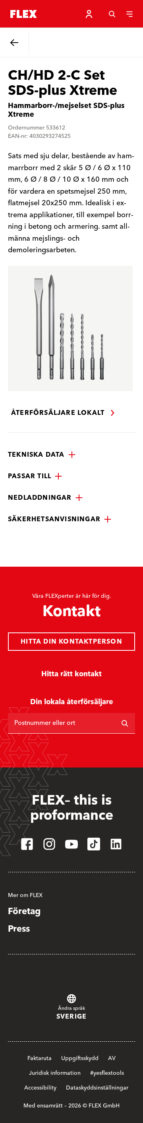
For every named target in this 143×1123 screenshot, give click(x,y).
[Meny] (129, 14)
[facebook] (27, 844)
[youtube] (71, 844)
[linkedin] (116, 844)
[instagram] (49, 844)
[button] (42, 455)
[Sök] (112, 14)
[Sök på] (124, 723)
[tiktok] (94, 844)
